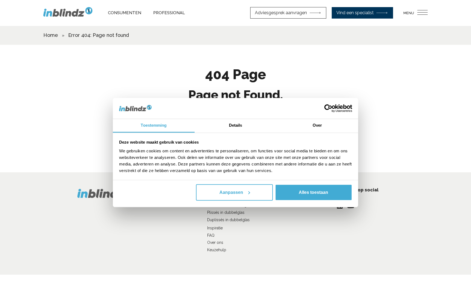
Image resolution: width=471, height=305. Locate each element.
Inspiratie (215, 228)
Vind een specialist (355, 12)
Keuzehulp (216, 250)
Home (50, 35)
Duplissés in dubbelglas (228, 220)
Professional (169, 12)
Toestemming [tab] (154, 125)
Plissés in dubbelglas (225, 212)
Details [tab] (235, 125)
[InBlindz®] (67, 13)
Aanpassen (231, 192)
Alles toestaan (313, 192)
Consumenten (124, 12)
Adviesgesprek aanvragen (281, 12)
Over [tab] (317, 125)
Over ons (215, 242)
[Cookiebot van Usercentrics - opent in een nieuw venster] (328, 108)
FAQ (211, 235)
